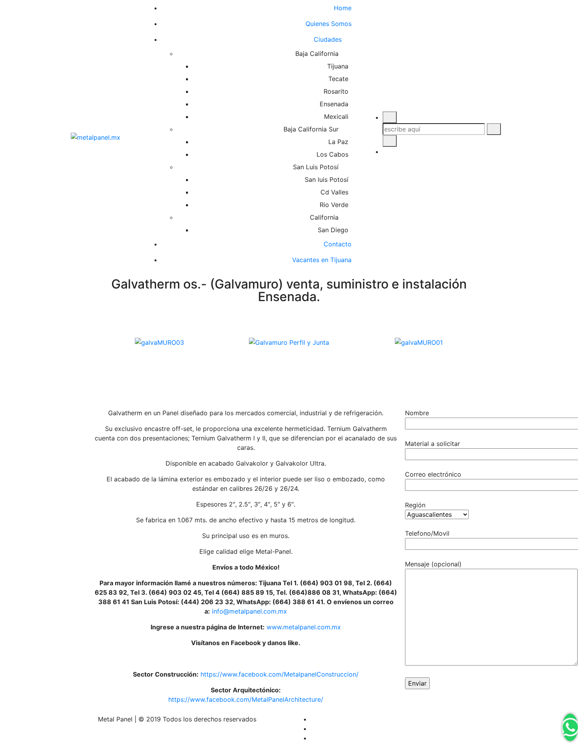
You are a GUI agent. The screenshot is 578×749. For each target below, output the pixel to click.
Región (415, 505)
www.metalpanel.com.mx (304, 627)
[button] (289, 352)
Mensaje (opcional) (433, 564)
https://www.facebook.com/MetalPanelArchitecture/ (245, 699)
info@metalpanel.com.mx (249, 611)
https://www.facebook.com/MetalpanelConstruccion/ (280, 674)
